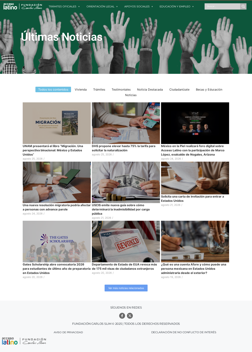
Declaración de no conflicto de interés (183, 332)
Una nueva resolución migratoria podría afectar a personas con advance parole (57, 207)
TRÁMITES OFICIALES (62, 6)
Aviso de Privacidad (68, 332)
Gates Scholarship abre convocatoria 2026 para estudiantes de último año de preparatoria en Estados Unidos (57, 269)
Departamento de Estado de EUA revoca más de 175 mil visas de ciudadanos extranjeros (124, 266)
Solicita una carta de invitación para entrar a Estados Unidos (192, 199)
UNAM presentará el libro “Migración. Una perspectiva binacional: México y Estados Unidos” (53, 150)
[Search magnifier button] (243, 6)
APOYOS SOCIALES (137, 6)
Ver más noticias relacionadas (126, 288)
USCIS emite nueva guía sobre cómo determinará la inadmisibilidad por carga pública (121, 209)
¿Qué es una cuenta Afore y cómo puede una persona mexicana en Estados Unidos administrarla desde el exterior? (193, 269)
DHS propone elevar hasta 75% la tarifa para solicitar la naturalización (123, 148)
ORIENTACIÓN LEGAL (100, 6)
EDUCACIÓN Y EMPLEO (175, 6)
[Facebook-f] (122, 316)
